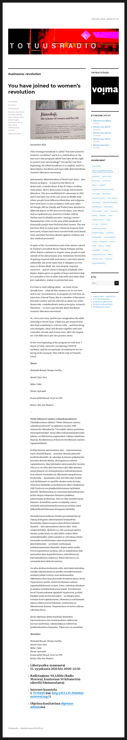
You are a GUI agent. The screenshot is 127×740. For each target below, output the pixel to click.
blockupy (96, 181)
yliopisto (109, 259)
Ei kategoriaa (13, 108)
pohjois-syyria (13, 120)
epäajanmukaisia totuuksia (102, 189)
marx (110, 215)
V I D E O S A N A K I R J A (102, 304)
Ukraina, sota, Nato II (101, 139)
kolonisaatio (97, 211)
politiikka (109, 233)
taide (94, 246)
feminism (12, 112)
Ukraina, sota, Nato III (102, 133)
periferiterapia (98, 233)
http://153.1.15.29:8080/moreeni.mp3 (57, 694)
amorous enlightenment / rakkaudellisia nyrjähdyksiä (102, 171)
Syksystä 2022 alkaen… (102, 121)
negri (108, 220)
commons (106, 181)
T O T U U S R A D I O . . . (102, 299)
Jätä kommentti (14, 134)
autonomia (106, 176)
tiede (108, 246)
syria (10, 125)
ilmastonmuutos (98, 198)
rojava (19, 122)
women (11, 130)
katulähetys (96, 207)
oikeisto (104, 224)
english (102, 185)
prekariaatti (96, 237)
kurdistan (12, 115)
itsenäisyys (96, 202)
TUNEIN (39, 693)
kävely (94, 215)
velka (110, 254)
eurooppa (96, 194)
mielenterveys (98, 220)
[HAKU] (116, 283)
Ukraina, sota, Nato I (101, 145)
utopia (105, 250)
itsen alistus (111, 198)
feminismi (20, 112)
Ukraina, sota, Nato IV (102, 127)
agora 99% (96, 166)
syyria (15, 125)
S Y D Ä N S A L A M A (101, 307)
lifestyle (103, 215)
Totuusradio (13, 728)
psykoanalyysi (109, 237)
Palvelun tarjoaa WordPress (31, 728)
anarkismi (96, 176)
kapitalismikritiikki (110, 202)
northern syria (17, 117)
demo (94, 185)
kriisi (106, 211)
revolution (12, 122)
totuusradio (12, 102)
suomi (112, 241)
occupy (95, 224)
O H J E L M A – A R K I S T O (105, 19)
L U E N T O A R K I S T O (102, 302)
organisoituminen (99, 228)
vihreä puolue (97, 259)
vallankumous (13, 128)
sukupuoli (103, 241)
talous (101, 246)
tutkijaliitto (96, 250)
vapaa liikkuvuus (98, 254)
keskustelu (108, 207)
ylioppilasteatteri (99, 263)
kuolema (113, 211)
